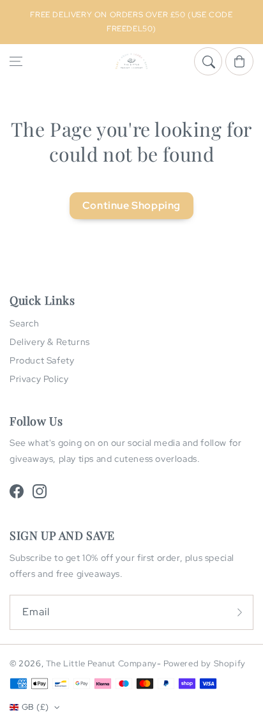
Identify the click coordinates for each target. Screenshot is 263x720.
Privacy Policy (39, 379)
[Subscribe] (239, 612)
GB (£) (35, 706)
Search (25, 323)
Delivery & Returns (50, 342)
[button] (16, 61)
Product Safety (42, 360)
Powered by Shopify (204, 663)
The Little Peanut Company (101, 663)
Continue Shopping (131, 205)
